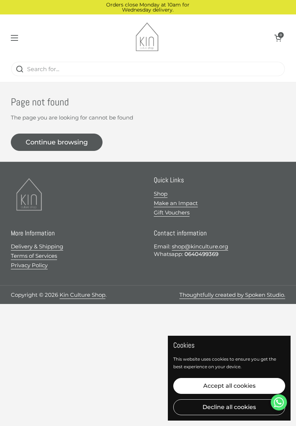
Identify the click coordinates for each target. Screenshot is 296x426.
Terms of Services (34, 255)
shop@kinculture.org (200, 246)
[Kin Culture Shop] (146, 38)
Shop (160, 193)
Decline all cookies (229, 407)
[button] (278, 38)
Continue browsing (57, 142)
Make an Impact (176, 203)
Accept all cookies (229, 385)
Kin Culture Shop (82, 294)
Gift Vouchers (172, 212)
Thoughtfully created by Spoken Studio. (232, 294)
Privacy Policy (29, 265)
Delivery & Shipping (37, 246)
